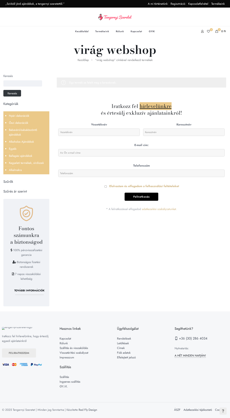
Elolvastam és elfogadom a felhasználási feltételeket (144, 186)
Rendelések (124, 338)
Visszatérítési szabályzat (74, 353)
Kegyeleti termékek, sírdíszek (26, 163)
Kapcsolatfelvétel (198, 4)
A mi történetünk (158, 4)
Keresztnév (183, 124)
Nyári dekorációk (19, 116)
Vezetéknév (99, 124)
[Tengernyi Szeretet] (115, 17)
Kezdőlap (83, 60)
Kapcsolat (65, 338)
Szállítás (64, 377)
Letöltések (123, 343)
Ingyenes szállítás (70, 382)
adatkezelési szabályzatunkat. (159, 209)
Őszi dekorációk (18, 123)
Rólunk (64, 343)
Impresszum (67, 357)
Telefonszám (141, 166)
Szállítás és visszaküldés (74, 348)
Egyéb (13, 149)
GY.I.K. (64, 386)
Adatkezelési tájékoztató (198, 410)
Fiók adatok (123, 353)
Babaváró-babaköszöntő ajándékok (23, 132)
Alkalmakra (15, 170)
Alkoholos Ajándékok (21, 142)
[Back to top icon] (213, 411)
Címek (121, 348)
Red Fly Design (88, 410)
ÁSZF (177, 410)
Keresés (8, 76)
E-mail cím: (141, 145)
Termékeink (218, 4)
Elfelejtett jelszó (126, 357)
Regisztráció (178, 4)
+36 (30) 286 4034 (192, 338)
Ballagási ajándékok (20, 156)
